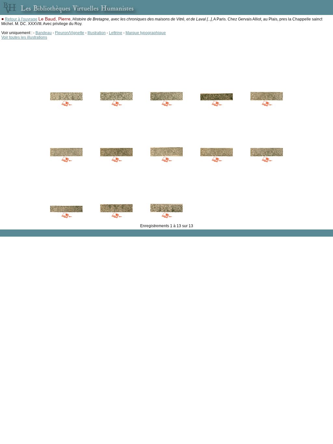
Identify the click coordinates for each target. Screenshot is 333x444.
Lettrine (115, 33)
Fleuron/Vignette (69, 33)
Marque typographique (146, 33)
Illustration (96, 33)
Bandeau (43, 33)
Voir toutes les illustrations (24, 37)
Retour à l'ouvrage (21, 19)
